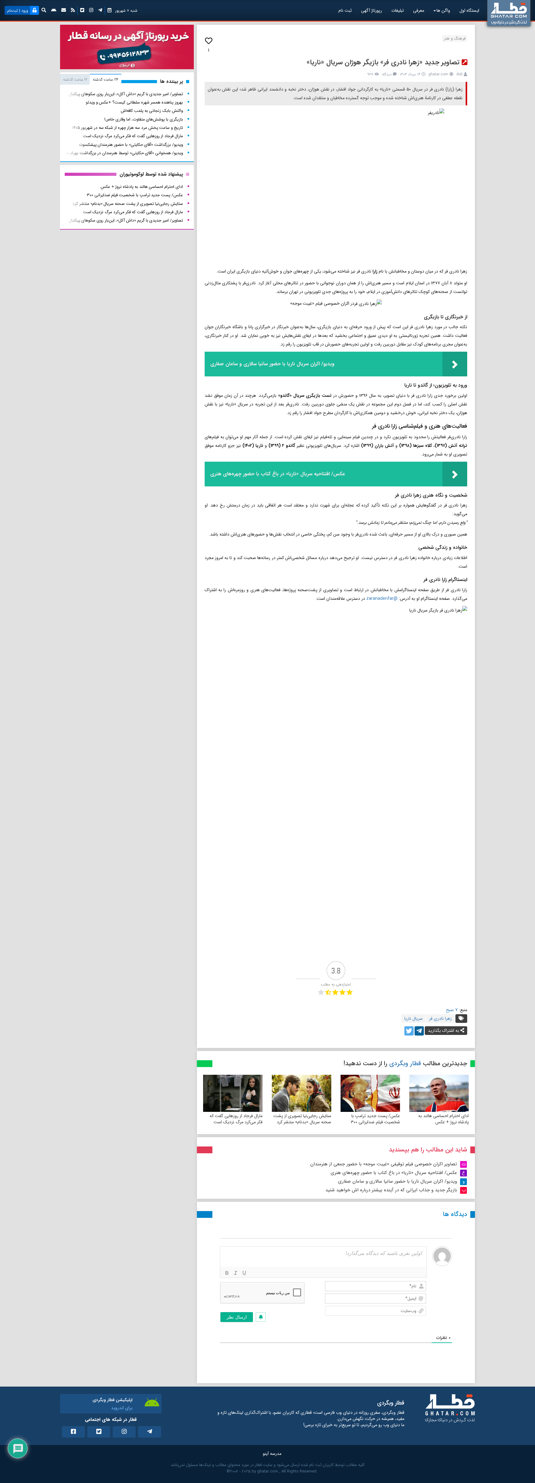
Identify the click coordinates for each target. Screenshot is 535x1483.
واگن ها (443, 10)
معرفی (418, 10)
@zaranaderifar (382, 598)
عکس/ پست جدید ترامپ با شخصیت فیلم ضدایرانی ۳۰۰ (375, 1118)
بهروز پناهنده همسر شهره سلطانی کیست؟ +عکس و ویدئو (134, 102)
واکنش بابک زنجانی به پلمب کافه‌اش (152, 111)
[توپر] (227, 1273)
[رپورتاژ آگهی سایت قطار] (127, 48)
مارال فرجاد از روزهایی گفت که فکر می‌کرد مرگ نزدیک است (236, 1118)
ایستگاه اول (469, 10)
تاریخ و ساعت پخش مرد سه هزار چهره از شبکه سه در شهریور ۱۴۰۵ (127, 128)
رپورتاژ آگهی (371, 10)
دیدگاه (387, 74)
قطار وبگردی (405, 1063)
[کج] (235, 1273)
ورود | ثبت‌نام (17, 11)
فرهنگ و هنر (454, 38)
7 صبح (452, 1009)
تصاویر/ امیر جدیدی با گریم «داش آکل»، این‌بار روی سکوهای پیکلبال (126, 94)
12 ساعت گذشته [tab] (75, 80)
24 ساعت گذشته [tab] (105, 80)
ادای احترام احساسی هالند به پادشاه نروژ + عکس (443, 1118)
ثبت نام (345, 10)
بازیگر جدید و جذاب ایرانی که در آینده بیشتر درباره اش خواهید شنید (391, 1190)
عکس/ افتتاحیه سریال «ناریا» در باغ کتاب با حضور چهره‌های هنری (394, 1172)
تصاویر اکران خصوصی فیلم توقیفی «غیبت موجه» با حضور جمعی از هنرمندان (383, 1164)
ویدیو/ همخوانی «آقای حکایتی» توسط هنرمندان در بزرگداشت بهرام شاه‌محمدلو (116, 153)
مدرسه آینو (272, 1453)
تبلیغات (397, 10)
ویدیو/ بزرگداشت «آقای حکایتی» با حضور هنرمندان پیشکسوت (131, 145)
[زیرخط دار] (244, 1273)
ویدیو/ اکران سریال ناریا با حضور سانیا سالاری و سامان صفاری (397, 1181)
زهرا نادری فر (440, 1018)
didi (459, 74)
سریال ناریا (413, 1018)
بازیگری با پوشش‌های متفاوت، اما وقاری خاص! (143, 119)
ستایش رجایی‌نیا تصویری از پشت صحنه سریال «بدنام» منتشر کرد (302, 1118)
